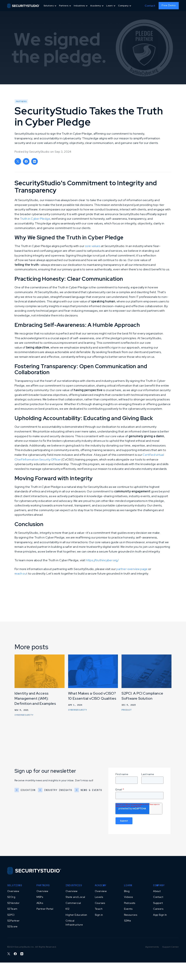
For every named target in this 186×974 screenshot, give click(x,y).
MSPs (40, 897)
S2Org (11, 897)
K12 (67, 908)
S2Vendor (13, 903)
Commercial (73, 903)
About (157, 891)
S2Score (12, 926)
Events (128, 908)
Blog (127, 891)
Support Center (170, 946)
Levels (99, 897)
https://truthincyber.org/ (102, 560)
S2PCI (10, 914)
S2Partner (13, 920)
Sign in (99, 914)
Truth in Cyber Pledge (35, 219)
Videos (128, 897)
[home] (23, 5)
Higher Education (76, 914)
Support (158, 903)
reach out (21, 573)
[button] (50, 5)
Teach (98, 908)
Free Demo (169, 5)
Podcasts (129, 903)
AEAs (40, 903)
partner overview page (131, 569)
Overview (13, 891)
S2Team (12, 908)
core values (92, 246)
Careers (158, 908)
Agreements (152, 946)
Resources (130, 914)
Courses (100, 903)
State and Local (75, 897)
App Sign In (160, 914)
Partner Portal (45, 908)
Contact (150, 5)
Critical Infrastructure (74, 922)
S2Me (127, 920)
